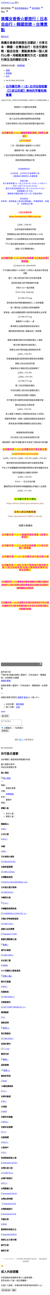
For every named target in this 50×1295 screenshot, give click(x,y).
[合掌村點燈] (3, 1101)
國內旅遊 (20, 704)
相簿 (8, 70)
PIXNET (11, 1259)
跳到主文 (5, 37)
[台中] (4, 1183)
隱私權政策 (43, 1259)
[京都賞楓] (4, 1122)
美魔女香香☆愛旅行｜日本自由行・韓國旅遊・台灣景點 (24, 24)
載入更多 (5, 716)
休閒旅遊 (21, 66)
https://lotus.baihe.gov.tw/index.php (25, 503)
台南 (18, 707)
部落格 (9, 73)
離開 (14, 1290)
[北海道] (4, 1111)
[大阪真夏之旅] (3, 1152)
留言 (26, 697)
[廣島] (4, 1081)
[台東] (4, 1224)
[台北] (7, 1173)
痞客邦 (20, 697)
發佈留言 (5, 731)
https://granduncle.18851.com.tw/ (25, 516)
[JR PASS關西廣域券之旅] (3, 1091)
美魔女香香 (6, 681)
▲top (3, 711)
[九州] (4, 839)
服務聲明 (26, 1261)
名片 (8, 76)
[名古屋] (4, 965)
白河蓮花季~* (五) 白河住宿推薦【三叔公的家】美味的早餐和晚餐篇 (26, 91)
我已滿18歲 (6, 1290)
